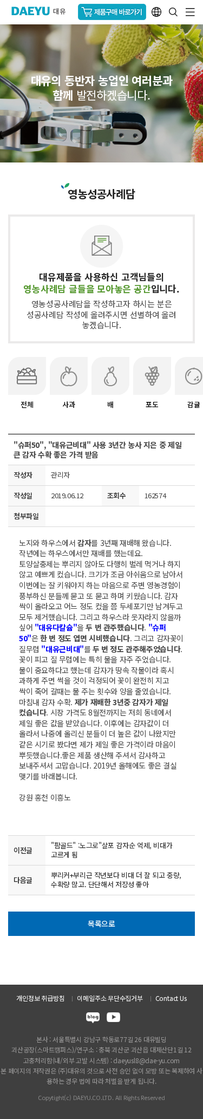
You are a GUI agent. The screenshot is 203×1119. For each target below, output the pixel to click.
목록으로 (101, 923)
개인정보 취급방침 (40, 998)
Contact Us (171, 998)
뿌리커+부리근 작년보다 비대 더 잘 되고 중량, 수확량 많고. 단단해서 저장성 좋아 (116, 879)
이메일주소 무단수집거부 (109, 998)
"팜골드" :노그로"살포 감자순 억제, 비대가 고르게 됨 (111, 850)
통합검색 (173, 12)
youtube (113, 1019)
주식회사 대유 (43, 10)
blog (93, 1019)
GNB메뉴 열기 (190, 12)
